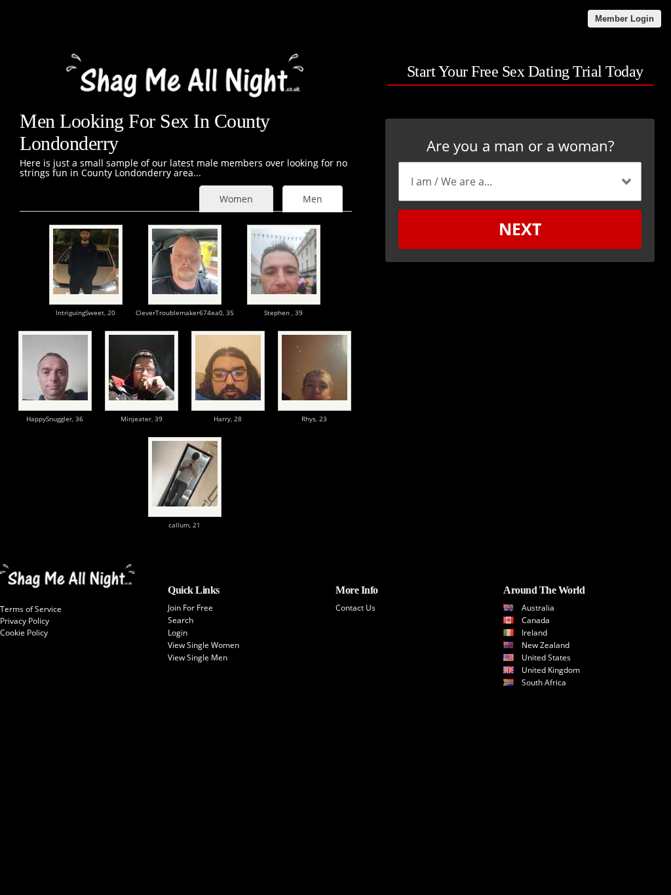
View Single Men (197, 657)
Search (180, 620)
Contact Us (355, 607)
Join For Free (190, 607)
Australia (538, 607)
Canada (536, 620)
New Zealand (545, 645)
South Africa (544, 682)
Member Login (624, 19)
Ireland (534, 632)
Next (520, 229)
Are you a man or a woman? (520, 145)
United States (546, 657)
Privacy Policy (24, 620)
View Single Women (203, 645)
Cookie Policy (24, 632)
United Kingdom (551, 670)
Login (177, 632)
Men (312, 199)
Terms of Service (31, 609)
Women (236, 199)
